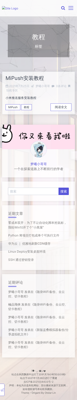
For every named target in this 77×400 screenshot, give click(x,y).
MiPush (13, 107)
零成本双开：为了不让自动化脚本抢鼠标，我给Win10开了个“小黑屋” (37, 225)
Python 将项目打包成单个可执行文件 (33, 235)
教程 (26, 107)
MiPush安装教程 (25, 78)
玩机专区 (12, 90)
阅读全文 (61, 107)
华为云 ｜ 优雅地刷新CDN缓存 (29, 243)
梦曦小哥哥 (38, 164)
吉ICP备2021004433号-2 (38, 381)
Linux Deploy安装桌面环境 (27, 251)
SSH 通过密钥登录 (21, 260)
